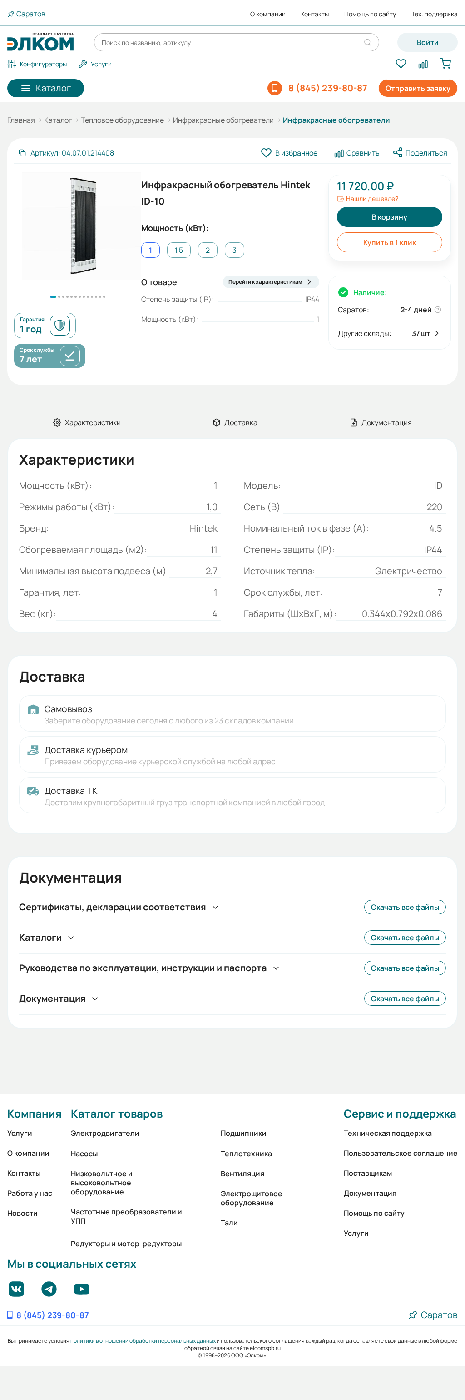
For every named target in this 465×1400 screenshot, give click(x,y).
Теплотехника (246, 1153)
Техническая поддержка (388, 1133)
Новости (22, 1213)
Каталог (58, 120)
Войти (428, 42)
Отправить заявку (418, 88)
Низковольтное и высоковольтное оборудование (102, 1182)
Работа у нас (29, 1193)
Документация (370, 1193)
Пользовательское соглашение (401, 1153)
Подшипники (244, 1133)
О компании (268, 14)
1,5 (179, 250)
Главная (21, 120)
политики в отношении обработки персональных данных (143, 1341)
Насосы (84, 1153)
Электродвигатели (105, 1133)
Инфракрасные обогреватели (223, 120)
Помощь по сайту (370, 14)
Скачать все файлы (405, 907)
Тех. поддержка (434, 14)
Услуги (19, 1133)
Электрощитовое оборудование (251, 1198)
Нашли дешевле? (372, 198)
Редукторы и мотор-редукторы (126, 1243)
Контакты (315, 14)
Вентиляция (242, 1173)
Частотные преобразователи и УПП (126, 1216)
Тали (229, 1222)
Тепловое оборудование (122, 120)
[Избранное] (400, 64)
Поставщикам (368, 1173)
